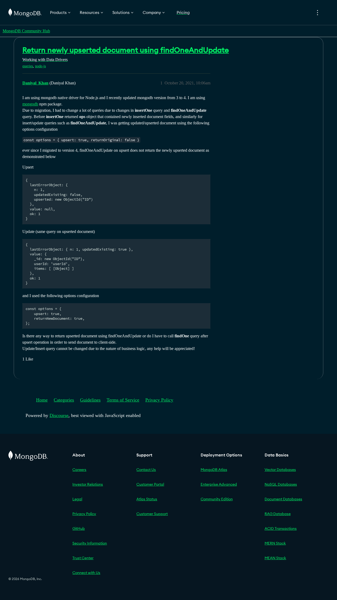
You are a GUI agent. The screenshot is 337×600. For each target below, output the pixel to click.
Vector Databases (280, 469)
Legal (77, 499)
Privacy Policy (159, 400)
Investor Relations (87, 484)
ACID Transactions (281, 528)
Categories (64, 400)
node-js (40, 66)
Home (42, 400)
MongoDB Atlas (214, 469)
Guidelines (90, 400)
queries (27, 66)
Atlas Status (146, 499)
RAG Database (278, 513)
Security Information (89, 543)
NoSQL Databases (281, 484)
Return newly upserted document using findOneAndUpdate (125, 50)
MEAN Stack (275, 558)
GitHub (78, 528)
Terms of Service (123, 400)
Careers (79, 469)
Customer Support (152, 513)
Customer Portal (150, 484)
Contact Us (146, 469)
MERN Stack (275, 543)
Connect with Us (86, 572)
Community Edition (217, 499)
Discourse (58, 415)
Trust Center (82, 558)
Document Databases (283, 499)
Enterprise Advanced (219, 484)
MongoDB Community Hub (26, 31)
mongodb (30, 104)
